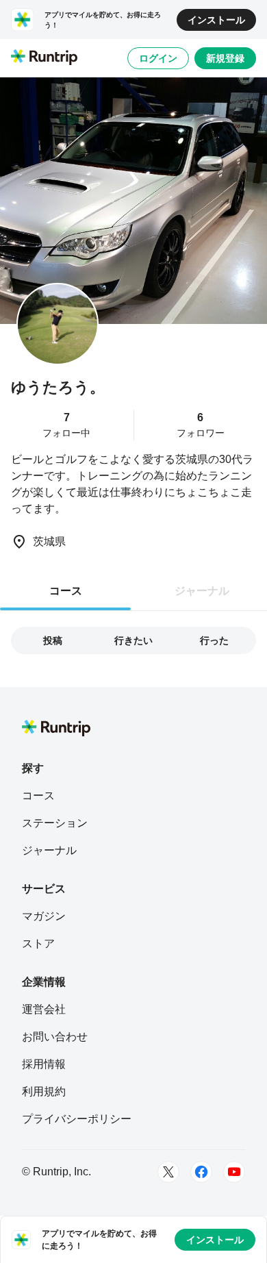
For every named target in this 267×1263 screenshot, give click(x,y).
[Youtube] (234, 1172)
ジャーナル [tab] (202, 591)
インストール (216, 19)
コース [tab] (65, 591)
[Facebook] (201, 1172)
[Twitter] (168, 1172)
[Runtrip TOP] (44, 58)
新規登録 (225, 58)
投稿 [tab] (52, 640)
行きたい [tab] (133, 640)
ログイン (158, 58)
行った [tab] (214, 640)
